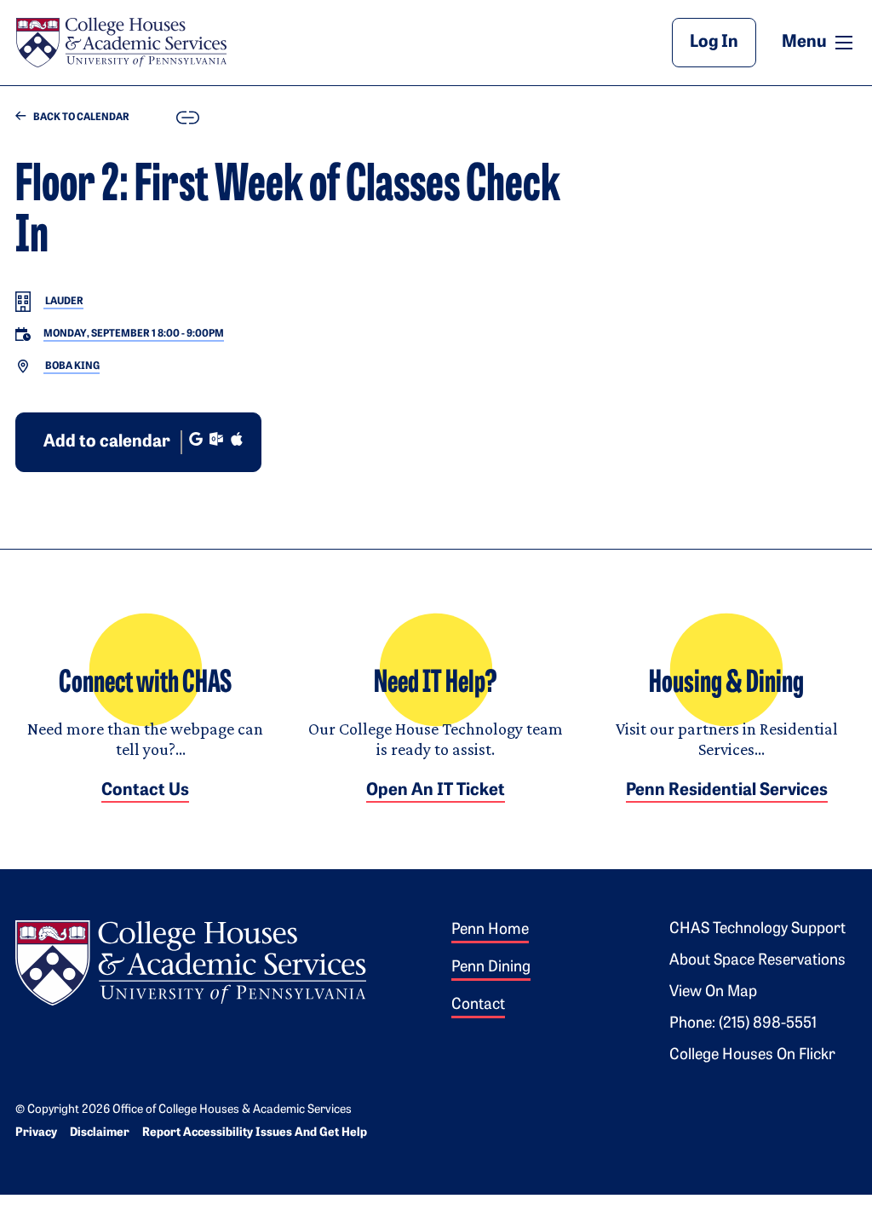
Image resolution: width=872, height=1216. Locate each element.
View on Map (713, 992)
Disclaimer (99, 1133)
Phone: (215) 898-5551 (743, 1024)
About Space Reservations (757, 961)
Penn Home (490, 930)
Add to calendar (106, 442)
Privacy (36, 1133)
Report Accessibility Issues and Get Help (254, 1133)
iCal (237, 438)
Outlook (216, 438)
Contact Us (145, 790)
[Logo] (190, 960)
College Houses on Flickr (752, 1055)
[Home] (121, 42)
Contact (478, 1005)
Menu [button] (819, 41)
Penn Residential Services (727, 790)
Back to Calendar (80, 117)
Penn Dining (491, 968)
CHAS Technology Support (757, 929)
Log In (714, 42)
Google (196, 438)
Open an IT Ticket (435, 790)
